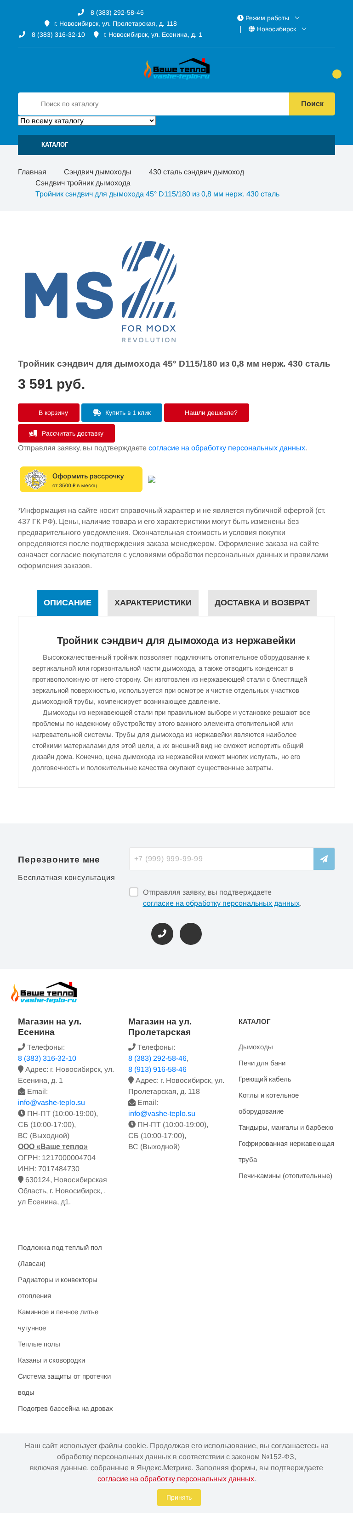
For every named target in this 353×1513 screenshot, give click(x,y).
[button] (176, 145)
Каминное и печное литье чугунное (58, 1320)
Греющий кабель (265, 1079)
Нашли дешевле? (210, 412)
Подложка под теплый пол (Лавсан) (60, 1255)
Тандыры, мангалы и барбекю (286, 1127)
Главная (32, 172)
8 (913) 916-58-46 (157, 1069)
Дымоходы (256, 1047)
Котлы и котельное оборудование (269, 1103)
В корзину (52, 412)
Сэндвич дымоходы (97, 172)
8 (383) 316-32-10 (57, 34)
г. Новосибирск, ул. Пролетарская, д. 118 (115, 23)
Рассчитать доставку (71, 433)
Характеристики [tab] (153, 602)
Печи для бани (262, 1063)
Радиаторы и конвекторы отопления (57, 1288)
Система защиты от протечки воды (64, 1384)
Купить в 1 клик (127, 412)
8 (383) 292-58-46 (116, 12)
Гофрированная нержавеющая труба (286, 1151)
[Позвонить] (162, 934)
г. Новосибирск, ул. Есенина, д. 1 (152, 34)
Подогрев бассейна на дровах (65, 1408)
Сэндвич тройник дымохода (83, 183)
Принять (179, 1497)
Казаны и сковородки (51, 1360)
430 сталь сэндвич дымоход (196, 172)
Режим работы (267, 18)
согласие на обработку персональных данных (226, 448)
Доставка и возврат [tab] (262, 602)
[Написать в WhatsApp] (191, 934)
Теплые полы (39, 1344)
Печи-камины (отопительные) (285, 1175)
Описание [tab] (67, 602)
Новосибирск (276, 29)
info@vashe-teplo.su (51, 1102)
